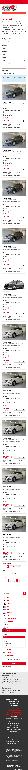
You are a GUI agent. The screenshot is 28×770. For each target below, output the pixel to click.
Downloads (14, 738)
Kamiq (5, 636)
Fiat (8, 606)
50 (13, 566)
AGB (13, 739)
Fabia (5, 634)
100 (16, 566)
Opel (8, 624)
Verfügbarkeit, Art (7, 39)
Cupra (8, 603)
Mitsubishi (10, 621)
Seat (8, 627)
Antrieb (4, 57)
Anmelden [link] (14, 663)
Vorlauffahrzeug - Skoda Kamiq (14, 106)
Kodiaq (5, 641)
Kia (8, 615)
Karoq (5, 639)
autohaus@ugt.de (12, 683)
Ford (8, 609)
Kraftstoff (4, 45)
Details (18, 121)
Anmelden (8, 738)
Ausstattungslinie (7, 64)
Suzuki (9, 649)
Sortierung (5, 70)
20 (10, 566)
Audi (8, 597)
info (3, 16)
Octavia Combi (7, 643)
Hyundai (9, 612)
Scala (5, 645)
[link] (23, 121)
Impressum (8, 739)
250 (20, 566)
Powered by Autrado (18, 769)
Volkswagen (10, 655)
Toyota (9, 652)
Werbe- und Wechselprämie (12, 741)
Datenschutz (18, 739)
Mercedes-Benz (11, 618)
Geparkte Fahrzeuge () (14, 659)
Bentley (9, 600)
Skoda (8, 630)
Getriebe (4, 51)
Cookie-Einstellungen (11, 743)
